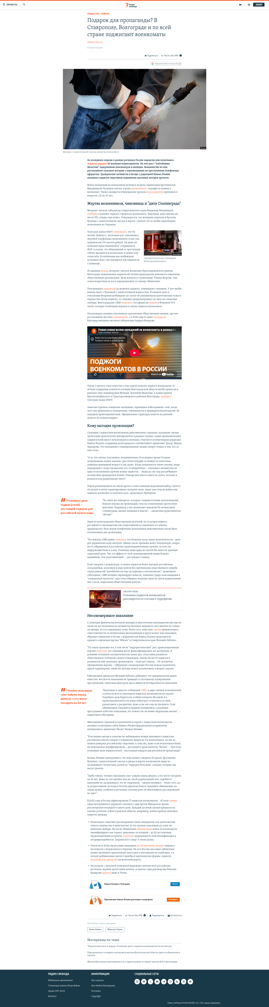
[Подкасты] (183, 981)
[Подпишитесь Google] (137, 981)
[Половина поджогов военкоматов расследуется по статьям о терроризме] (105, 599)
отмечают (128, 836)
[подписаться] (190, 981)
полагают (126, 303)
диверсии (112, 860)
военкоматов (98, 860)
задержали (109, 289)
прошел (107, 873)
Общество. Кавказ (98, 14)
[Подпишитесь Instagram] (170, 981)
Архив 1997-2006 (56, 991)
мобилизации (144, 829)
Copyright (96, 996)
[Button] (151, 56)
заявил (173, 801)
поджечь (92, 164)
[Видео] (240, 5)
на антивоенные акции (150, 846)
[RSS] (177, 981)
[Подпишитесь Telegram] (163, 981)
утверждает (120, 232)
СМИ (143, 690)
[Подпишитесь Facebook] (143, 981)
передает (166, 396)
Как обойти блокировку (103, 986)
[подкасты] (249, 5)
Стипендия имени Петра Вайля (64, 986)
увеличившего (139, 188)
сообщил (92, 214)
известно (102, 651)
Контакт (52, 996)
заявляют (120, 540)
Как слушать (97, 980)
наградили (160, 317)
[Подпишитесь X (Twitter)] (150, 981)
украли (153, 303)
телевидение (120, 317)
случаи (157, 630)
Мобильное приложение (60, 980)
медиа (104, 271)
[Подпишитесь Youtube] (157, 981)
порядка (102, 164)
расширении (156, 192)
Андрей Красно (95, 42)
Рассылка (96, 991)
